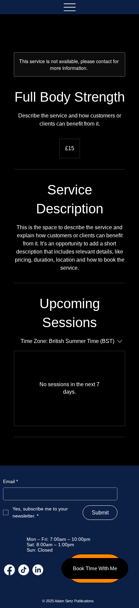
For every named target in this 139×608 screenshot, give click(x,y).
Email (10, 481)
